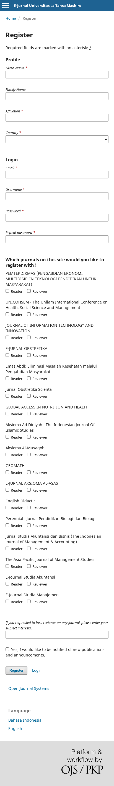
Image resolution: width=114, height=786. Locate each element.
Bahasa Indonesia (25, 720)
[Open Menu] (5, 5)
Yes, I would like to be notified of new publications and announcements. (55, 652)
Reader (16, 291)
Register (16, 670)
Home (11, 18)
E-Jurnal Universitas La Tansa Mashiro (47, 5)
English (15, 728)
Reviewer (39, 291)
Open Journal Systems (28, 688)
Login (37, 670)
